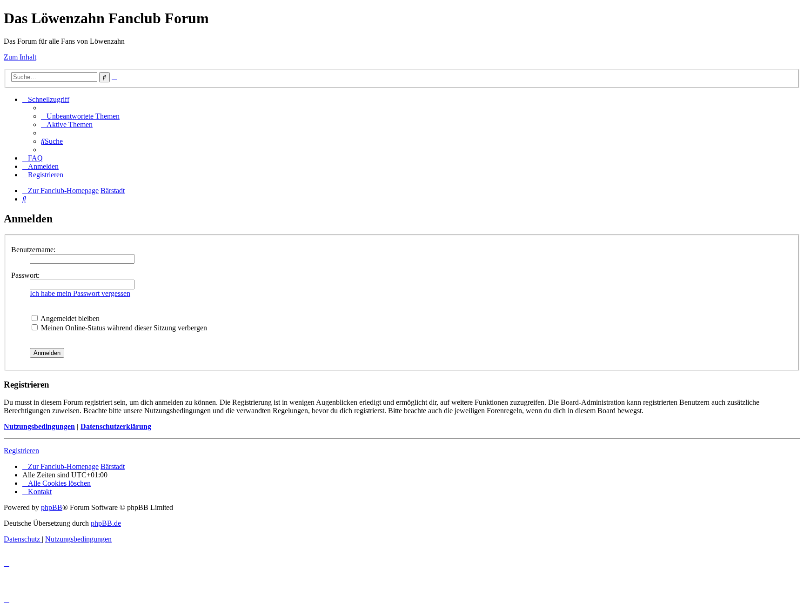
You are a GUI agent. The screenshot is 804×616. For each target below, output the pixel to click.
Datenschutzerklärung (115, 426)
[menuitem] (80, 116)
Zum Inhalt (20, 57)
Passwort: (25, 275)
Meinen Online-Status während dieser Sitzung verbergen (123, 328)
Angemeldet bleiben (69, 318)
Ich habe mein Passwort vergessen (80, 293)
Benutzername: (33, 250)
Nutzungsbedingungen (39, 426)
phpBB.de (106, 523)
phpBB (51, 507)
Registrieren (21, 451)
